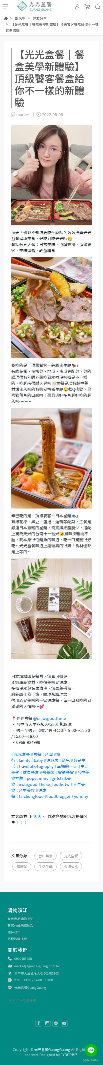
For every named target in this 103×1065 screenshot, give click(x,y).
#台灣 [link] (47, 754)
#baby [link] (37, 760)
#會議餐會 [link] (64, 772)
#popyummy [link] (36, 778)
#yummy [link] (80, 796)
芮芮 (38, 816)
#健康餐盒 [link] (29, 772)
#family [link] (23, 760)
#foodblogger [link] (57, 796)
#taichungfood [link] (30, 796)
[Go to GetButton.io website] (91, 1060)
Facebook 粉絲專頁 (22, 1000)
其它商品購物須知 (21, 925)
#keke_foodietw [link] (54, 784)
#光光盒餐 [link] (20, 754)
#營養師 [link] (47, 772)
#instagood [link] (27, 784)
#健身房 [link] (51, 760)
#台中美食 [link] (25, 790)
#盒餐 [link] (36, 754)
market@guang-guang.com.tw (37, 966)
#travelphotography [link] (35, 766)
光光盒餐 (71, 855)
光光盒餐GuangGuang (30, 987)
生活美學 (45, 866)
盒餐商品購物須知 (21, 918)
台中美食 (45, 855)
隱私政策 (14, 932)
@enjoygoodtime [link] (49, 718)
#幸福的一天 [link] (65, 766)
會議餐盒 (71, 866)
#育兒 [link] (64, 760)
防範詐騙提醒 (17, 938)
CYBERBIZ (69, 1054)
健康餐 (21, 866)
